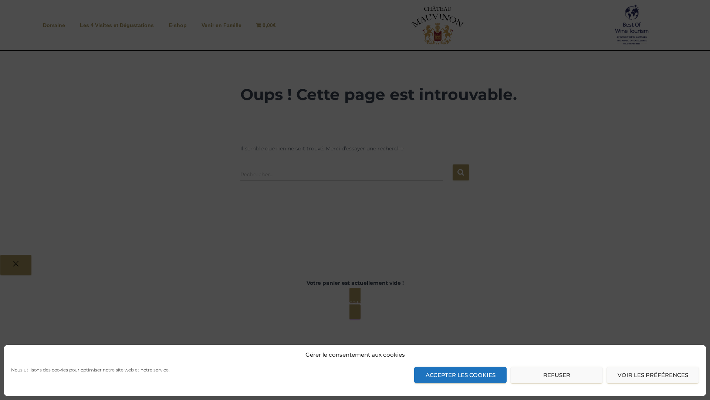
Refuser (556, 375)
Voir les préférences (653, 375)
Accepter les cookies (461, 375)
